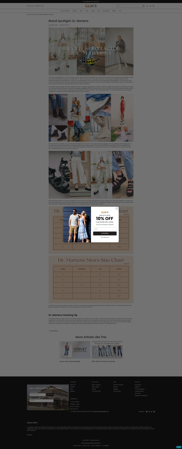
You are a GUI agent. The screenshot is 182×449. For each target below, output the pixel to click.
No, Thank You (105, 237)
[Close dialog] (117, 208)
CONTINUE (104, 233)
